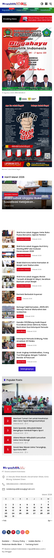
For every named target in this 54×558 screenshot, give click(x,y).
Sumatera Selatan (11, 194)
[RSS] (27, 532)
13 (34, 507)
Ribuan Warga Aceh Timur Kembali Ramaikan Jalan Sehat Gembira (30, 19)
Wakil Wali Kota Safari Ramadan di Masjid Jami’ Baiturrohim (32, 263)
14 (41, 507)
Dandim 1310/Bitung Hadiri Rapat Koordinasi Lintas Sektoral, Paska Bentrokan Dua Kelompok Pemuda (32, 324)
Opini (19, 299)
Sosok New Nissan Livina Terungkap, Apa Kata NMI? (29, 448)
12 (27, 507)
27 (34, 513)
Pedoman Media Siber (12, 544)
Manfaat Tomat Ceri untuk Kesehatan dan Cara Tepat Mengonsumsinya (30, 419)
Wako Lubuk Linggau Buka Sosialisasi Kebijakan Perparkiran (22, 200)
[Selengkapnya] (27, 468)
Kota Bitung (21, 331)
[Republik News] (14, 3)
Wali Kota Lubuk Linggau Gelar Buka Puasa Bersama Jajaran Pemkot (33, 233)
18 (20, 510)
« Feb (4, 520)
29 (48, 513)
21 (41, 510)
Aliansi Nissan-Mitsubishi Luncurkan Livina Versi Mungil (29, 438)
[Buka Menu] (46, 3)
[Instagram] (23, 532)
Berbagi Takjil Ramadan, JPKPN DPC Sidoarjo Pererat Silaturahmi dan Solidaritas (33, 309)
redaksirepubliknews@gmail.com (20, 489)
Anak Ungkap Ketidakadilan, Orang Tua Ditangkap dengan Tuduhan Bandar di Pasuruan (33, 355)
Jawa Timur (21, 362)
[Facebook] (4, 532)
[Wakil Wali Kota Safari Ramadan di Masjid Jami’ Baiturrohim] (8, 266)
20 (34, 510)
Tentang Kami (31, 544)
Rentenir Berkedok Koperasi (29, 294)
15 (48, 507)
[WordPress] (18, 532)
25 (20, 513)
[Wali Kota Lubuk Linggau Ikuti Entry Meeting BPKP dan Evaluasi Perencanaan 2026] (8, 251)
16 (6, 510)
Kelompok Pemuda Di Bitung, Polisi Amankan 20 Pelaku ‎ (32, 339)
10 (13, 507)
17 (13, 510)
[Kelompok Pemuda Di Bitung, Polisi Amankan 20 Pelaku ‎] (8, 342)
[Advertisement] (27, 220)
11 (20, 507)
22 (48, 510)
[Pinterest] (13, 532)
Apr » (50, 520)
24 (13, 513)
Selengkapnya (27, 369)
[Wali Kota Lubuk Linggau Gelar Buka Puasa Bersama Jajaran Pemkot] (8, 236)
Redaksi (5, 541)
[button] (41, 3)
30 (6, 516)
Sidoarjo (20, 316)
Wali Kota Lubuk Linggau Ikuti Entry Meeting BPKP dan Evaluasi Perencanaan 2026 (32, 248)
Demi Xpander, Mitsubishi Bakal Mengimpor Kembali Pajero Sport (28, 429)
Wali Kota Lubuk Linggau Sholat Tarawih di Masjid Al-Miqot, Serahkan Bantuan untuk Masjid (33, 279)
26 (27, 513)
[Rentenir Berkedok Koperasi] (8, 297)
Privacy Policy (19, 541)
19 (27, 510)
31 (13, 516)
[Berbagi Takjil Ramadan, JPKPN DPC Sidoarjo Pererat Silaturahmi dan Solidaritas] (8, 312)
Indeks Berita (34, 541)
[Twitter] (9, 532)
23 (6, 513)
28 (41, 513)
